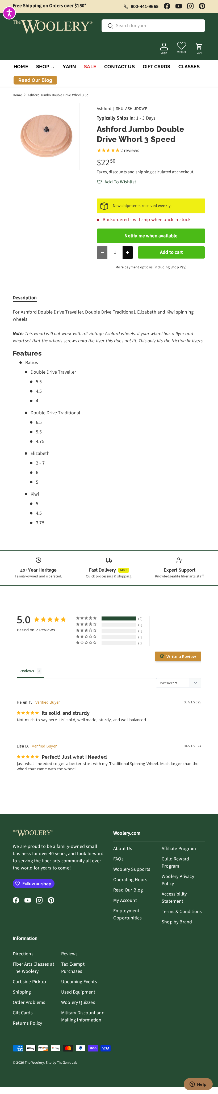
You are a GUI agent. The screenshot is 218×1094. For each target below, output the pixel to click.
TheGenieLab (67, 1062)
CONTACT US (119, 66)
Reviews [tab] (26, 670)
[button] (199, 47)
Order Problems (29, 1002)
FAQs (118, 859)
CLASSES (189, 66)
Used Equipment (78, 992)
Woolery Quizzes (78, 1002)
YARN (69, 66)
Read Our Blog (128, 890)
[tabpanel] (109, 417)
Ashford (104, 109)
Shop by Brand (177, 922)
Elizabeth (146, 312)
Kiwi (170, 312)
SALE (90, 66)
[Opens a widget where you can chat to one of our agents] (198, 1084)
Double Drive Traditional (110, 312)
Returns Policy (27, 1023)
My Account (125, 900)
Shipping (22, 992)
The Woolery (34, 1062)
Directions (23, 954)
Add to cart (171, 252)
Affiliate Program (179, 848)
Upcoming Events (79, 981)
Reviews (69, 954)
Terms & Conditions (182, 911)
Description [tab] (25, 297)
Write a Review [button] (181, 656)
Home (17, 95)
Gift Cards (23, 1012)
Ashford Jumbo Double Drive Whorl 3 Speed (61, 95)
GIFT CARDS (156, 66)
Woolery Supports (131, 869)
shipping (144, 172)
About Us (122, 848)
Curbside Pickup (29, 981)
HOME (21, 66)
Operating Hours (130, 879)
